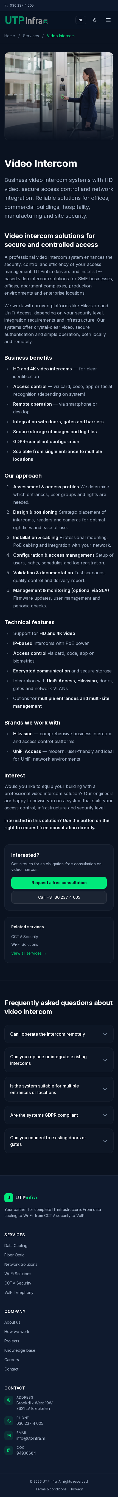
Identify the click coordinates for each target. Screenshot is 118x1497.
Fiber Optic (14, 1255)
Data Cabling (15, 1245)
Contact (11, 1369)
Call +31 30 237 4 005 (59, 897)
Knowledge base (19, 1350)
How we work (16, 1331)
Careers (11, 1359)
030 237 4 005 (22, 5)
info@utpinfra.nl (30, 1438)
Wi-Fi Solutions (24, 944)
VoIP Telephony (18, 1292)
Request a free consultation (59, 882)
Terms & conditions (51, 1489)
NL (80, 20)
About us (12, 1322)
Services (31, 35)
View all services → (29, 953)
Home (9, 35)
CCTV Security (24, 936)
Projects (11, 1341)
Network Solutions (20, 1264)
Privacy (77, 1489)
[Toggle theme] (94, 20)
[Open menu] (108, 20)
